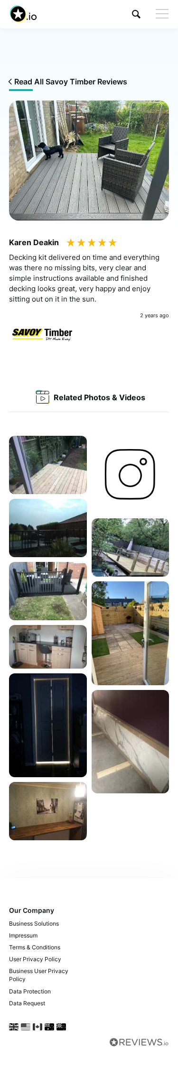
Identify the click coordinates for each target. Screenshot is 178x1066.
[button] (136, 14)
